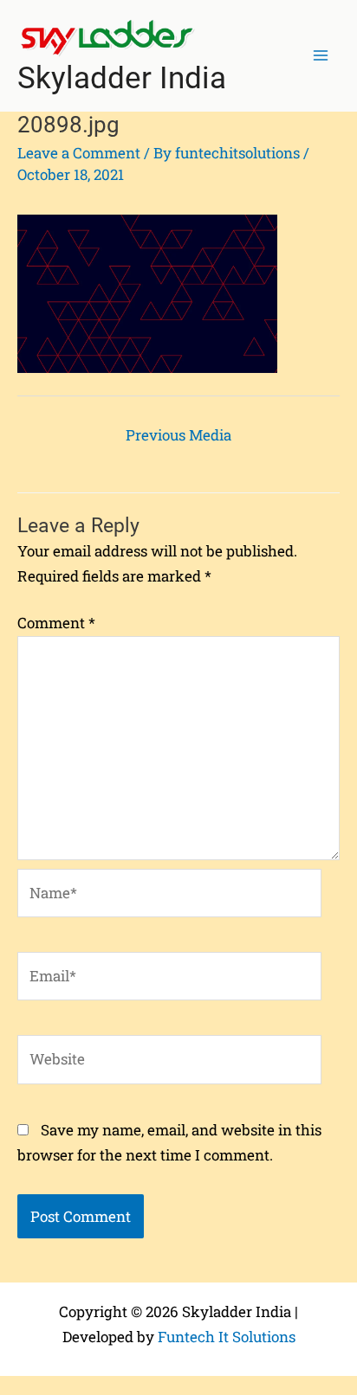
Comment (56, 623)
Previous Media (178, 435)
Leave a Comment (78, 153)
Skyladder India (121, 78)
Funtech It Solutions (226, 1337)
